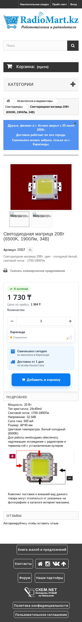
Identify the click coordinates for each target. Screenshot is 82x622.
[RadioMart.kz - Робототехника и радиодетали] (41, 20)
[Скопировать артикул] (30, 250)
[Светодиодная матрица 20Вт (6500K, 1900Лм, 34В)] (19, 219)
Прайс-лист (59, 4)
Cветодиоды (14, 106)
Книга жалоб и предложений (42, 549)
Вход (73, 4)
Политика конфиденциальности (41, 605)
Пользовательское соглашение (41, 614)
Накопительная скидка (34, 4)
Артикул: (9, 250)
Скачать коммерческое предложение (37, 271)
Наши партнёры (49, 578)
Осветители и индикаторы (35, 101)
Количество (16, 310)
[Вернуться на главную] (8, 101)
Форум (24, 578)
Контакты (23, 563)
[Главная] (41, 563)
